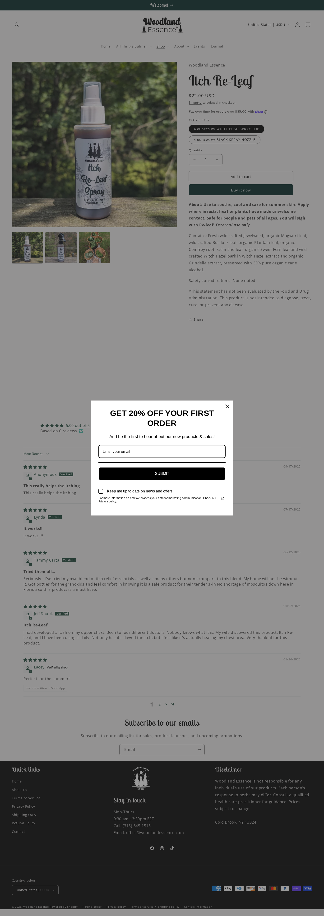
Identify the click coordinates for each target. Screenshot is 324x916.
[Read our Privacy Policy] (223, 498)
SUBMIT (162, 474)
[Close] (227, 406)
